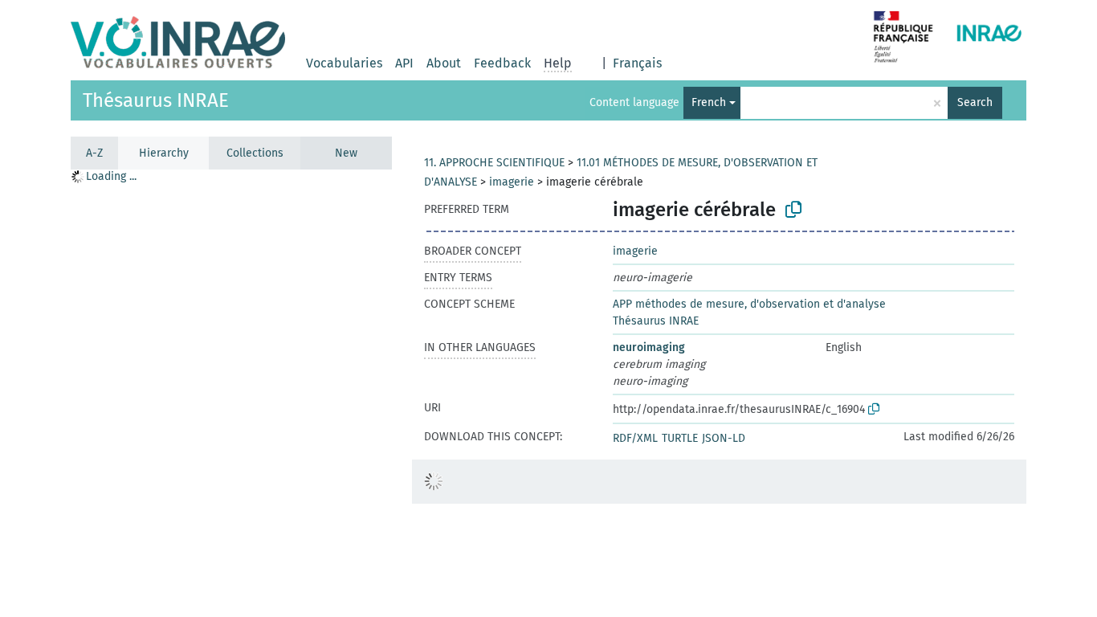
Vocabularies (344, 63)
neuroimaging (649, 347)
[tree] (231, 392)
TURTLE (680, 438)
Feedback (502, 63)
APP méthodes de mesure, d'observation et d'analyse (749, 304)
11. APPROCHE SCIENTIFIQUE (494, 163)
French (708, 102)
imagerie (511, 182)
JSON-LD (723, 438)
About (443, 63)
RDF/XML (635, 438)
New (346, 153)
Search (975, 102)
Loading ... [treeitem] (111, 176)
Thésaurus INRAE (156, 100)
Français (637, 63)
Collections (254, 153)
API (404, 63)
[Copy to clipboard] (793, 210)
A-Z (94, 153)
